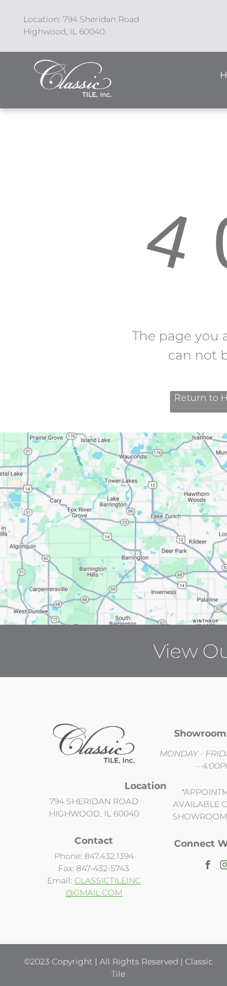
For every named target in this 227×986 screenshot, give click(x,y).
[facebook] (207, 866)
